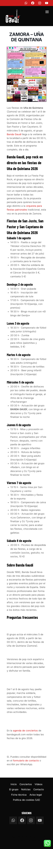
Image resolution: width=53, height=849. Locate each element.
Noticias (26, 789)
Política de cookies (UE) (26, 800)
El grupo (13, 789)
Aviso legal (36, 794)
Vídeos (38, 784)
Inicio (14, 784)
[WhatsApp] (26, 3)
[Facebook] (33, 3)
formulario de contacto (26, 760)
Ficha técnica (19, 794)
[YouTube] (47, 3)
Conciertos (26, 784)
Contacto (38, 789)
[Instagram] (40, 3)
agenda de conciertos (25, 730)
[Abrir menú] (47, 12)
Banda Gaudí (14, 134)
